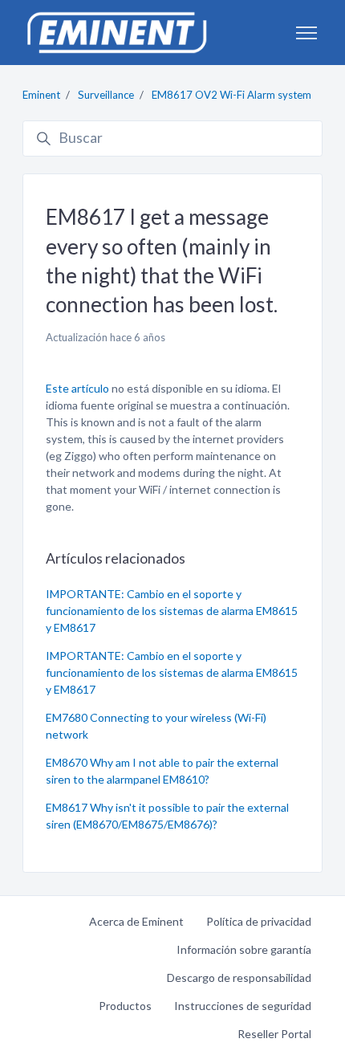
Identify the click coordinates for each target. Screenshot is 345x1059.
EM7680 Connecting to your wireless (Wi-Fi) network (156, 726)
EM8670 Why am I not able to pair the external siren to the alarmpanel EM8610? (162, 771)
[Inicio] (116, 32)
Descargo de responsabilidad (239, 977)
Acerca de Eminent (136, 921)
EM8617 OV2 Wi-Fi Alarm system (231, 94)
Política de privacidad (258, 921)
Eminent (41, 94)
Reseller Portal (274, 1034)
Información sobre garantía (244, 949)
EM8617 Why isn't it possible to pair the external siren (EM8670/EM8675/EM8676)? (167, 815)
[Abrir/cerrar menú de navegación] (306, 33)
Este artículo (79, 388)
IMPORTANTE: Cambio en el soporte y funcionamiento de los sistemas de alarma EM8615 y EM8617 (172, 610)
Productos (125, 1005)
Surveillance (106, 94)
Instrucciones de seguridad (242, 1005)
